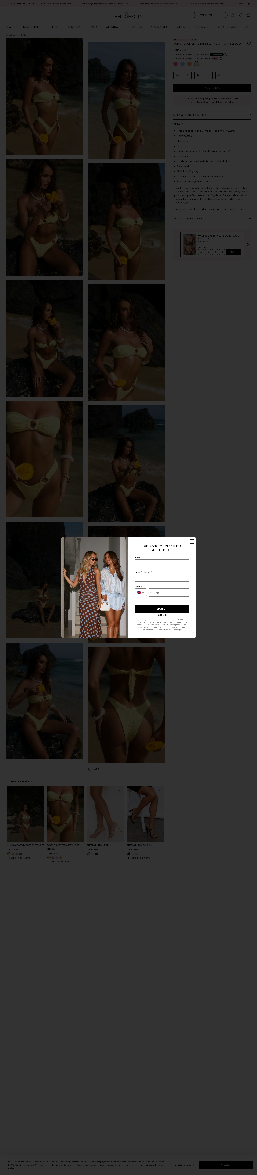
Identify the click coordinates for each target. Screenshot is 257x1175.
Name (139, 557)
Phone (139, 586)
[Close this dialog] (192, 541)
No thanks (162, 615)
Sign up (162, 608)
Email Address (143, 571)
